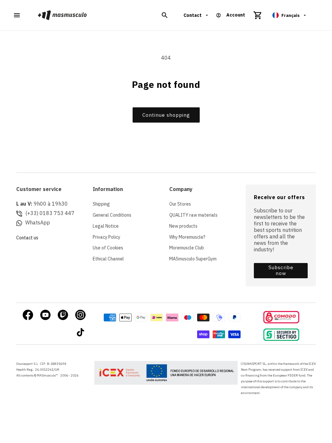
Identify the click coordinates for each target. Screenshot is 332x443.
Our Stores (180, 204)
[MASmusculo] (62, 15)
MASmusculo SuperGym (193, 259)
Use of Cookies (108, 248)
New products (183, 226)
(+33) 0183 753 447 (50, 213)
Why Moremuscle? (187, 237)
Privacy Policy (106, 237)
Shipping (101, 204)
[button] (165, 15)
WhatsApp (37, 222)
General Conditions (112, 215)
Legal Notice (106, 226)
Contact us (27, 238)
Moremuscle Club (186, 248)
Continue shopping (166, 115)
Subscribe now (280, 270)
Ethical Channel (108, 259)
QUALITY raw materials (193, 215)
